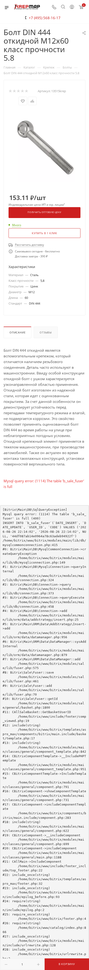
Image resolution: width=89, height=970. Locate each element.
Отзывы (46, 332)
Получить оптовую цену (44, 212)
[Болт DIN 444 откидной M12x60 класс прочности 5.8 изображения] (44, 146)
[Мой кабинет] (72, 7)
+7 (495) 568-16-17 (45, 17)
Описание (17, 332)
